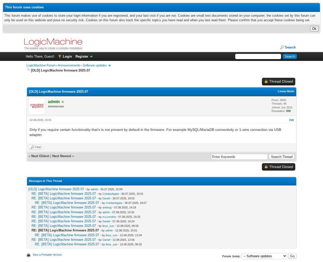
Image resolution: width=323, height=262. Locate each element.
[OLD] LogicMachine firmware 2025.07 (56, 189)
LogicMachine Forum (41, 65)
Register (81, 56)
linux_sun (108, 225)
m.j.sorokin (109, 216)
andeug (107, 207)
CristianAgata (110, 193)
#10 (291, 120)
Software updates (95, 65)
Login (67, 56)
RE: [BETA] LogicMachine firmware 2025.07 (64, 194)
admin (94, 189)
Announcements (69, 65)
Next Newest (61, 156)
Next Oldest (40, 156)
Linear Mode (286, 91)
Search (290, 47)
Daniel (106, 198)
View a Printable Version (47, 254)
